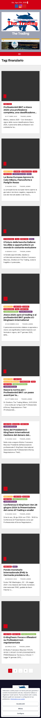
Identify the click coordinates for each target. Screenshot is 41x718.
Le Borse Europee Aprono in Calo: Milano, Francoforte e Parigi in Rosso (18, 180)
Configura (20, 713)
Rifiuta (20, 708)
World (29, 174)
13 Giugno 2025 (11, 186)
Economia (17, 171)
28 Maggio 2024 (11, 579)
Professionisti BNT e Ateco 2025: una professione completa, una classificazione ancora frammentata (19, 111)
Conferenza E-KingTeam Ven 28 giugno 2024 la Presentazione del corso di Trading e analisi (20, 507)
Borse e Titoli (8, 171)
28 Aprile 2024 (10, 646)
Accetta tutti (20, 704)
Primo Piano (7, 104)
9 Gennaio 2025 (11, 251)
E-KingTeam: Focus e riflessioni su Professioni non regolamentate (19, 640)
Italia (35, 171)
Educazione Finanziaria (11, 381)
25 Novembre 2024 (12, 324)
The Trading (20, 33)
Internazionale (26, 171)
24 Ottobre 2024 (11, 399)
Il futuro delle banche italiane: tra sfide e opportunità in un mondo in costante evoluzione (19, 245)
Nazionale (16, 424)
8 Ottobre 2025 (11, 116)
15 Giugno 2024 (11, 439)
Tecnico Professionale (11, 311)
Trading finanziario (19, 174)
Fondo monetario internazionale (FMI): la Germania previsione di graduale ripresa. (15, 573)
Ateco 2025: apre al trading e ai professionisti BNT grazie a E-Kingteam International (19, 317)
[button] (34, 54)
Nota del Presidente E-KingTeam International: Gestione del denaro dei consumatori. (16, 433)
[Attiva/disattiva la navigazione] (19, 54)
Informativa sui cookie (17, 699)
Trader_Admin (25, 116)
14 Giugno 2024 (11, 514)
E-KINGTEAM (17, 306)
